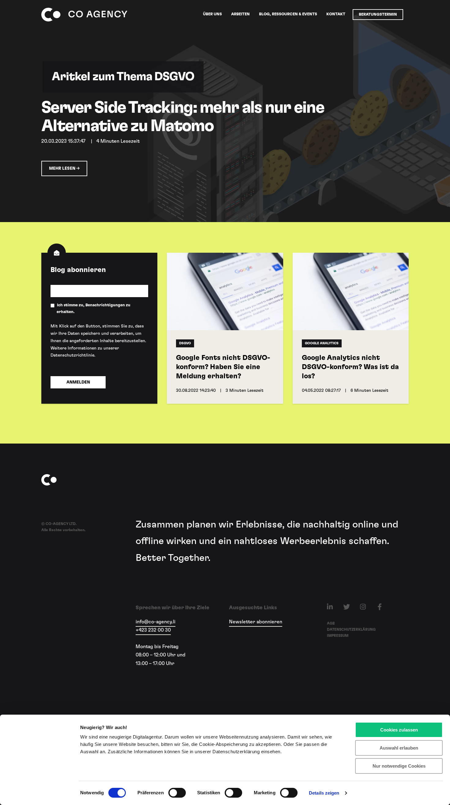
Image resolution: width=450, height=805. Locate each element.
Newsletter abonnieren (255, 621)
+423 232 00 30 (153, 630)
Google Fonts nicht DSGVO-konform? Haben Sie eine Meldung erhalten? (223, 367)
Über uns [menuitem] (212, 14)
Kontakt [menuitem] (335, 14)
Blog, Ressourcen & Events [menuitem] (288, 14)
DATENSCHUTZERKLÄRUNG (351, 629)
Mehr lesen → (64, 168)
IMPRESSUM (337, 635)
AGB (331, 623)
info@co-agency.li (155, 621)
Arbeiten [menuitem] (240, 14)
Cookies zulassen (399, 729)
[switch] (170, 793)
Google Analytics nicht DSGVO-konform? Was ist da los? (350, 367)
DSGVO (185, 343)
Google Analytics (322, 343)
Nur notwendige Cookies (399, 766)
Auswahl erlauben (399, 747)
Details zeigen (324, 793)
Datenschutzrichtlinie (72, 355)
